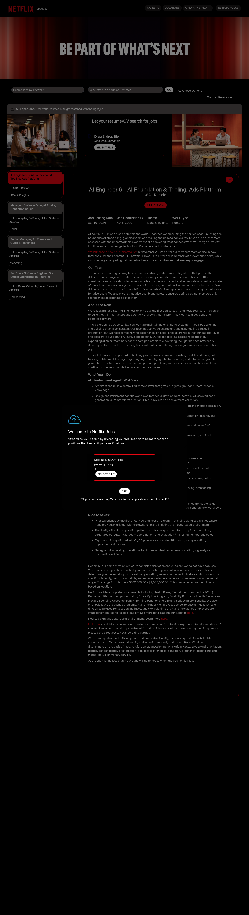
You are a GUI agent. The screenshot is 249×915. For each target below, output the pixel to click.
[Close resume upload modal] (181, 410)
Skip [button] (124, 490)
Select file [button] (106, 474)
